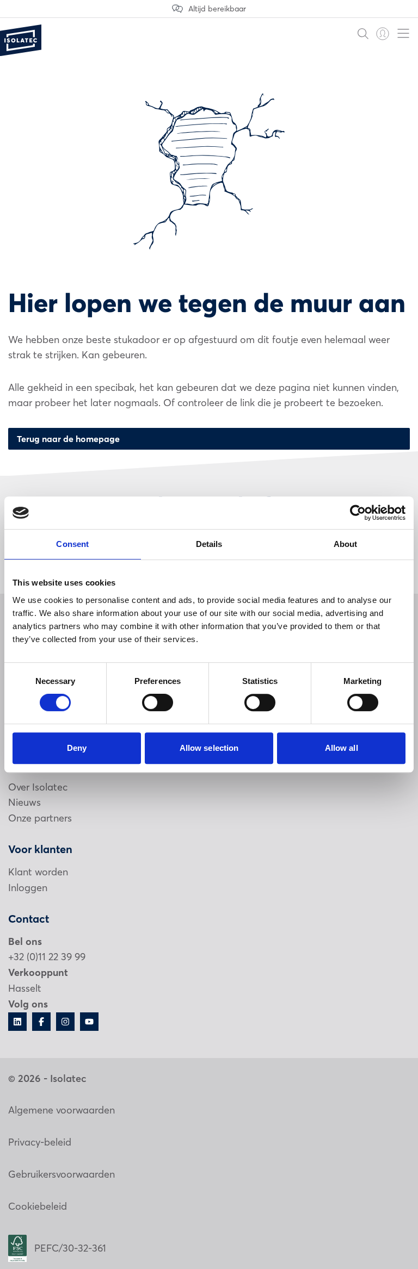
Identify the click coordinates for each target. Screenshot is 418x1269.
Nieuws (24, 802)
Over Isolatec (37, 787)
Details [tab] (209, 544)
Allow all (341, 747)
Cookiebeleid (37, 1206)
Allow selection (209, 747)
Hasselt (24, 988)
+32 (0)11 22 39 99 (46, 956)
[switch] (157, 702)
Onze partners (40, 818)
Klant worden (38, 872)
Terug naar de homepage (68, 438)
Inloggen (27, 887)
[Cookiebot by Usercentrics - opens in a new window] (357, 513)
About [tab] (346, 544)
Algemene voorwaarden (61, 1110)
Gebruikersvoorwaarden (61, 1174)
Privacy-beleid (39, 1142)
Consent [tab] (72, 544)
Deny (77, 747)
